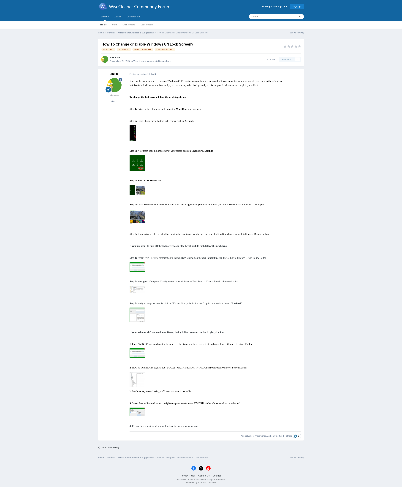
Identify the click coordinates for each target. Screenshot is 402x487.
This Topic (288, 16)
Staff (114, 24)
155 (115, 101)
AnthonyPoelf (273, 436)
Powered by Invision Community (201, 482)
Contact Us (204, 475)
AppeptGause (247, 436)
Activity (117, 16)
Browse (105, 16)
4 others (288, 436)
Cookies (217, 475)
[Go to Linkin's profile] (104, 59)
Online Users (128, 24)
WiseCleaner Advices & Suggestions (152, 61)
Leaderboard (147, 24)
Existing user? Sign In (274, 6)
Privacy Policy (188, 475)
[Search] (300, 16)
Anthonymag (260, 436)
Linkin (116, 57)
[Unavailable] (133, 132)
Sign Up (297, 6)
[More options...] (298, 74)
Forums (103, 24)
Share (271, 59)
